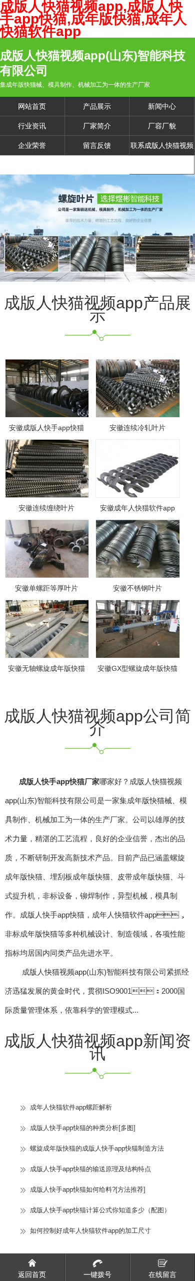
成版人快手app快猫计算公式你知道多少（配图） (100, 1210)
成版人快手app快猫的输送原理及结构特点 (90, 1169)
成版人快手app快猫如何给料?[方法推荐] (88, 1189)
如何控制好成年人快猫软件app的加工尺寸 (90, 1230)
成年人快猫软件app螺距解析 (71, 1107)
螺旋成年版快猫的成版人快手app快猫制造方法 (97, 1148)
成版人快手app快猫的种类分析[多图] (83, 1128)
